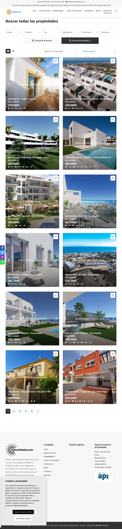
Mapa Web (91, 525)
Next (56, 84)
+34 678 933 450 (44, 2)
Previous (9, 84)
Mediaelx (105, 525)
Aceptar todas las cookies (23, 512)
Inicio (35, 11)
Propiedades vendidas (103, 467)
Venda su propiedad (74, 11)
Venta (97, 455)
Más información (21, 505)
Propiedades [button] (58, 11)
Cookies (83, 525)
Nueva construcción (102, 452)
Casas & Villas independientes (100, 462)
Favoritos (108, 13)
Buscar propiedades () (81, 40)
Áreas (98, 11)
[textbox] (14, 32)
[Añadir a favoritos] (55, 61)
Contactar (107, 11)
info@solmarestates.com (76, 2)
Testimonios (89, 11)
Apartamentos (100, 458)
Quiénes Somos (45, 11)
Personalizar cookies (23, 518)
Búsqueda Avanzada (43, 40)
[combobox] (14, 32)
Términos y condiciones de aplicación (64, 525)
